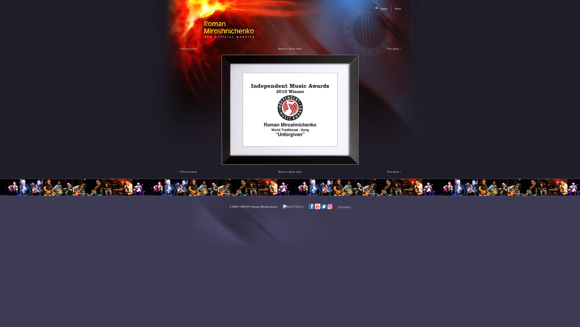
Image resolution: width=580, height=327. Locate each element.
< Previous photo (188, 48)
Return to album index (290, 48)
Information (344, 206)
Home (398, 8)
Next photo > (394, 48)
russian (384, 8)
